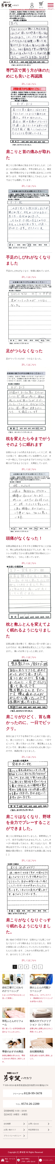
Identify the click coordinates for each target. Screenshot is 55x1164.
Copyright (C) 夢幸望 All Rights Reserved (25, 1152)
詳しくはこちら (29, 84)
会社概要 (7, 1124)
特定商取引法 (33, 1130)
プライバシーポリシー (12, 1136)
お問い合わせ (33, 1124)
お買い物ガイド (10, 1130)
